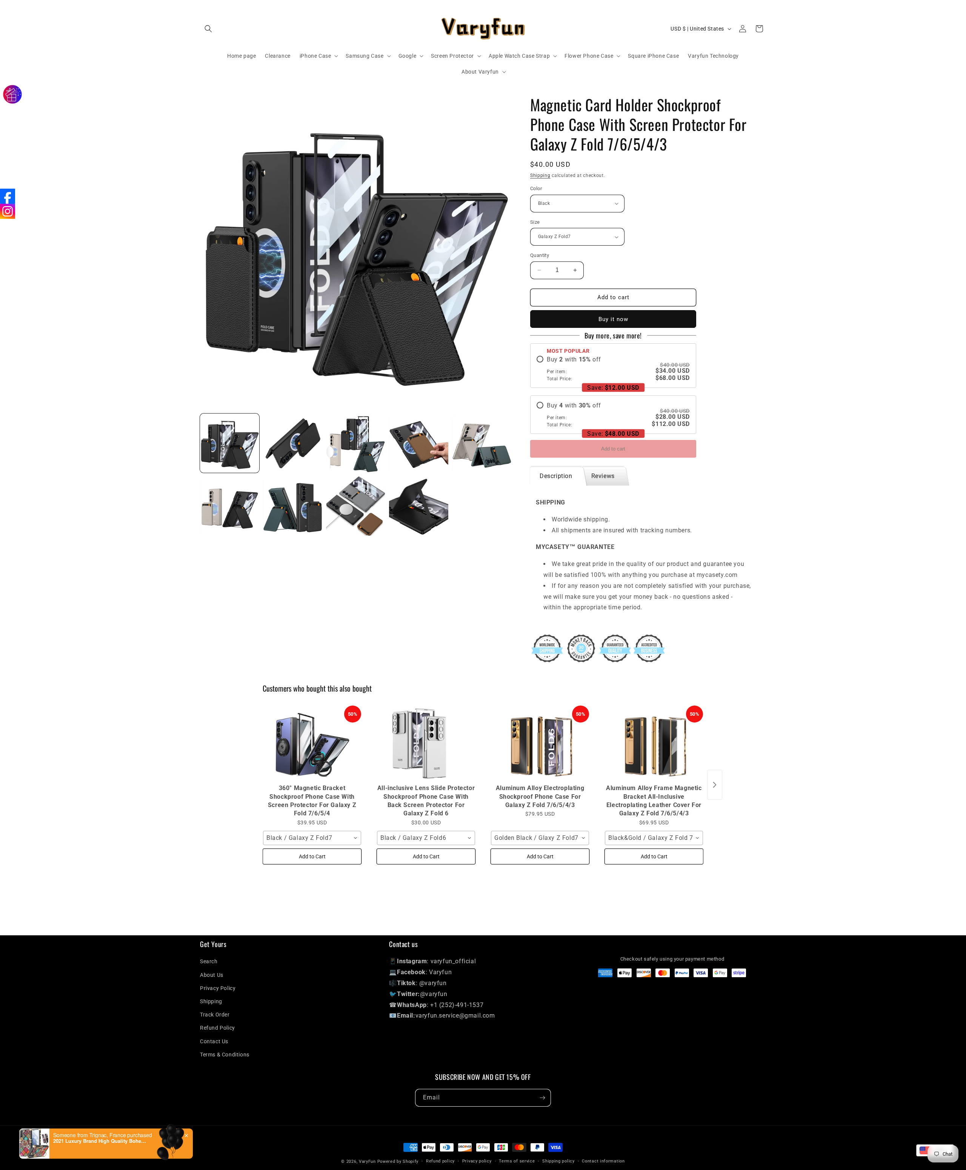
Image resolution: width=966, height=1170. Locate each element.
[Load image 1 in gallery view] (229, 443)
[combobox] (312, 838)
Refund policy (440, 1161)
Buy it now (613, 319)
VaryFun (367, 1161)
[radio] (613, 368)
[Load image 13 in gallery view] (355, 506)
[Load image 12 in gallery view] (292, 506)
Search (209, 961)
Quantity (539, 255)
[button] (208, 28)
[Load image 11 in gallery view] (229, 506)
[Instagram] (7, 211)
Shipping (540, 175)
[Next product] (714, 785)
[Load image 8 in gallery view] (355, 443)
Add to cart (613, 449)
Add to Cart (312, 856)
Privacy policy (477, 1161)
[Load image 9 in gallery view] (418, 443)
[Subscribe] (542, 1098)
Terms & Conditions (224, 1055)
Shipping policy (558, 1161)
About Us (211, 975)
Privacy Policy (217, 988)
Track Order (215, 1015)
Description (556, 476)
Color (536, 188)
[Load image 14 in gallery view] (418, 506)
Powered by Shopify (398, 1161)
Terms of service (517, 1161)
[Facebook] (7, 196)
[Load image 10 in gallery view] (481, 443)
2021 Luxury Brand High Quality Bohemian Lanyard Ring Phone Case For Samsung (100, 1141)
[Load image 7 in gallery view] (292, 443)
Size (535, 222)
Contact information (603, 1161)
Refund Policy (217, 1028)
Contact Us (214, 1041)
